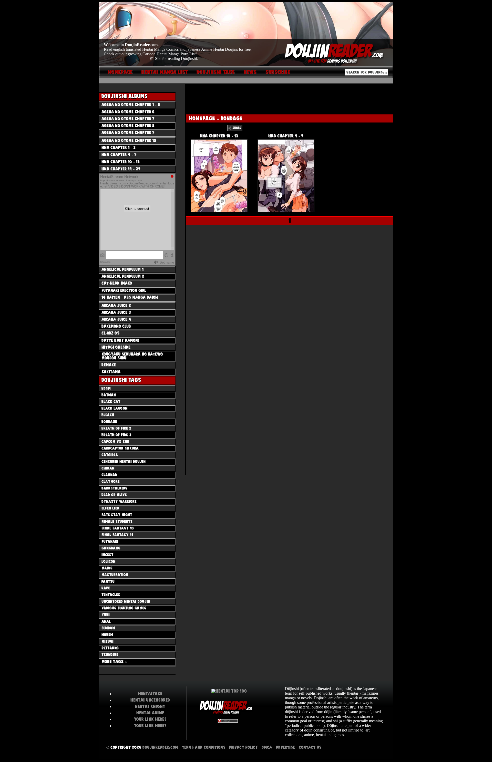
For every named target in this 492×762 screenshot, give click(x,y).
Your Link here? (150, 719)
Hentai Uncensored (150, 700)
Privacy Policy (243, 747)
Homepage (202, 118)
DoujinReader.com (160, 747)
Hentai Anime (150, 713)
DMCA (267, 747)
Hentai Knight (150, 706)
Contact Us (310, 747)
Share (236, 128)
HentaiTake (150, 694)
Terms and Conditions (203, 747)
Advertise (285, 747)
